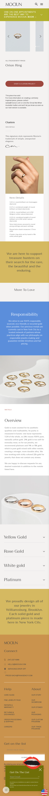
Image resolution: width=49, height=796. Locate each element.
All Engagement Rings (15, 61)
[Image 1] (35, 46)
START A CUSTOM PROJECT (24, 84)
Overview (13, 420)
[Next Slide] (40, 36)
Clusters (10, 122)
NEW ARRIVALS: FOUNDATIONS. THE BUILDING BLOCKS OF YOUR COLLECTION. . (20, 14)
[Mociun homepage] (13, 4)
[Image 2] (37, 46)
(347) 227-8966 (13, 660)
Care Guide (9, 695)
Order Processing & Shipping (13, 721)
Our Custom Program (37, 721)
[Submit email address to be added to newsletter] (38, 777)
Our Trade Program (36, 728)
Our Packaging (36, 714)
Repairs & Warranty (9, 706)
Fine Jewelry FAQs (12, 700)
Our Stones (36, 707)
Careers (8, 727)
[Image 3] (38, 46)
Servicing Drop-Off (17, 669)
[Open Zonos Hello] (43, 790)
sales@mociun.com (13, 103)
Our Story (36, 695)
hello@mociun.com (17, 664)
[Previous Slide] (8, 36)
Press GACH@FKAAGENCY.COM (18, 676)
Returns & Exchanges (9, 714)
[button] (36, 4)
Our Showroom (36, 701)
